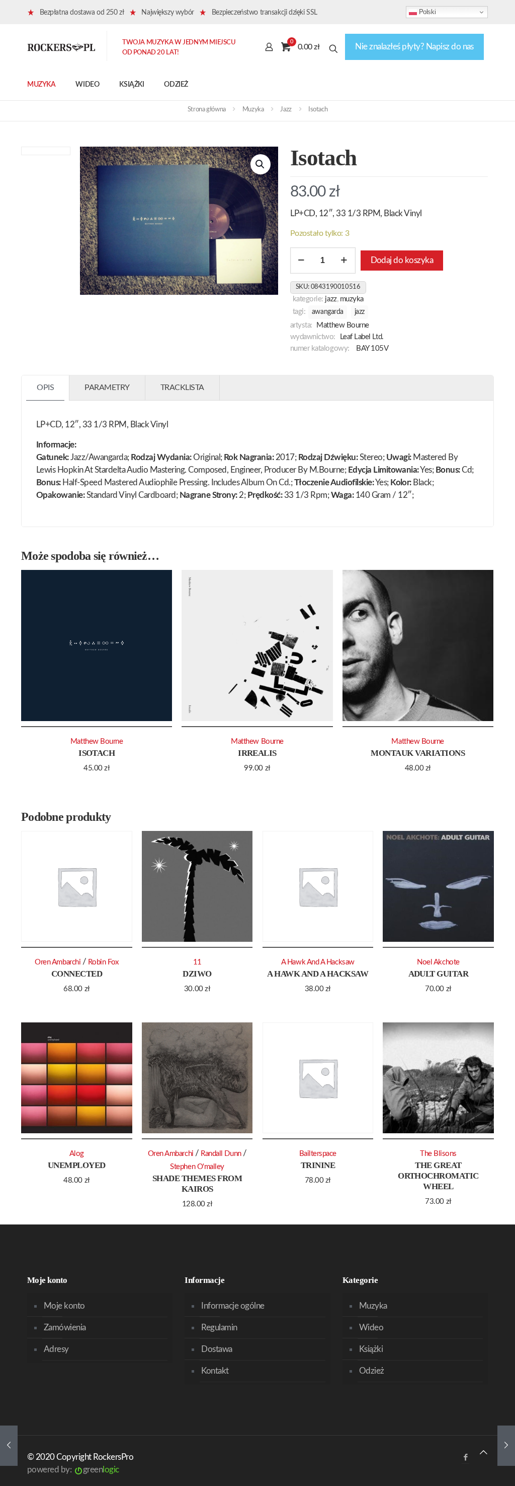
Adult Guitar (438, 974)
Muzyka (253, 109)
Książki (371, 1349)
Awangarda (328, 311)
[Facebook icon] (465, 1457)
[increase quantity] (344, 260)
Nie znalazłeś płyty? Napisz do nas (414, 46)
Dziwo (197, 974)
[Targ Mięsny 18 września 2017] (506, 1446)
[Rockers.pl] (61, 47)
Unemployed (77, 1165)
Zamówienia (65, 1327)
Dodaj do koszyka (402, 260)
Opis (45, 387)
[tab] (45, 387)
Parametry (107, 387)
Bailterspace (318, 1153)
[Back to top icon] (483, 1452)
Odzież (371, 1371)
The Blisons (438, 1153)
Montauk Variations (418, 753)
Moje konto (64, 1306)
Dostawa (216, 1349)
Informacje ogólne (232, 1306)
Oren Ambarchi (57, 962)
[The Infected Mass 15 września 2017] (9, 1446)
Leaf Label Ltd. (362, 337)
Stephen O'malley (197, 1167)
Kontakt (214, 1371)
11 (197, 962)
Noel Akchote (438, 962)
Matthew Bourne (342, 325)
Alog (76, 1153)
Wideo (371, 1327)
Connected (76, 974)
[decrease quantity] (301, 260)
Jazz (285, 109)
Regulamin (219, 1327)
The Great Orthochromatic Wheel (438, 1175)
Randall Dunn (221, 1153)
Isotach (96, 753)
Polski (426, 12)
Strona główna (207, 109)
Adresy (56, 1349)
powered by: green (73, 1469)
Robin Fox (103, 962)
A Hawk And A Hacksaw (317, 974)
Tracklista (182, 387)
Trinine (318, 1165)
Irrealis (257, 753)
